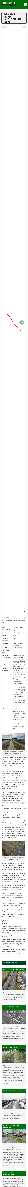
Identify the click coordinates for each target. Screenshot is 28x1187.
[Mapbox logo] (5, 618)
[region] (14, 322)
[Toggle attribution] (25, 618)
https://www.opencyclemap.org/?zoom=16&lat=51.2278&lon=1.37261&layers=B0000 (19, 711)
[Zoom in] (24, 612)
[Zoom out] (24, 614)
